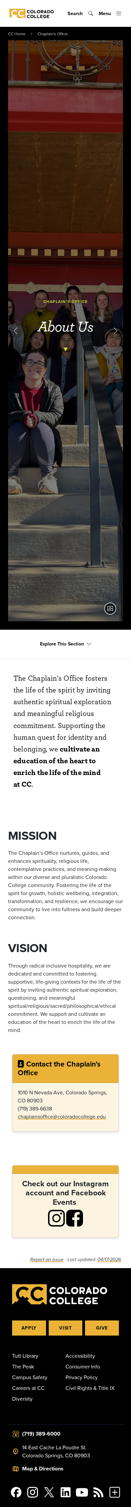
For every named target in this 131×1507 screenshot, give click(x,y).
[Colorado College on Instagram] (33, 1492)
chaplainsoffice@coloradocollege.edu (62, 1116)
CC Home (17, 34)
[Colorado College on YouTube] (82, 1492)
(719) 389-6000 (41, 1434)
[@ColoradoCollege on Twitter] (49, 1492)
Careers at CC (28, 1388)
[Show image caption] (110, 609)
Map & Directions (42, 1468)
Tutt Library (25, 1355)
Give (102, 1327)
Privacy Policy (82, 1377)
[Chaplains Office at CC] (56, 1217)
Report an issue (46, 1259)
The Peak (23, 1366)
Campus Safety (29, 1377)
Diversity (22, 1398)
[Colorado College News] (98, 1492)
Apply (29, 1327)
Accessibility (80, 1355)
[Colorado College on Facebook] (16, 1492)
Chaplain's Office (53, 34)
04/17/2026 (109, 1259)
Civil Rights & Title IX (90, 1388)
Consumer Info (83, 1366)
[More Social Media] (114, 1492)
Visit (65, 1327)
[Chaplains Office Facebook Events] (74, 1217)
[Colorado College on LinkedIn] (65, 1492)
